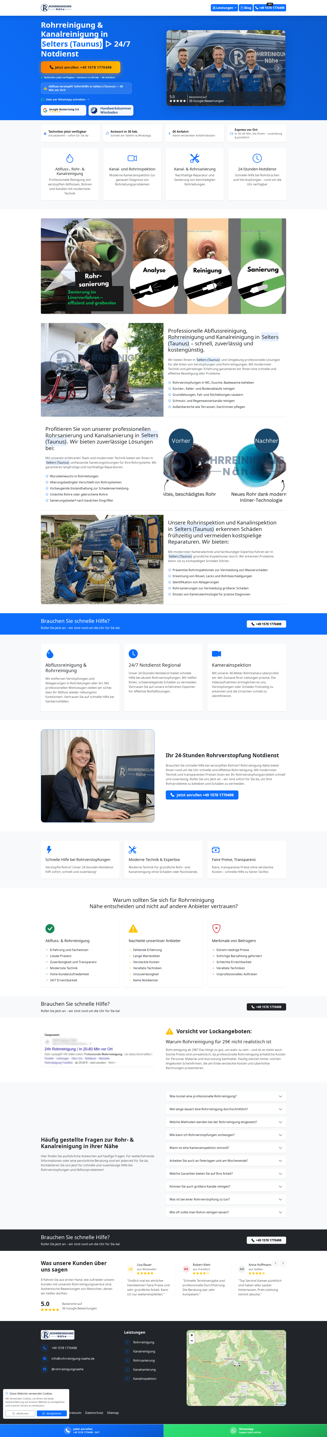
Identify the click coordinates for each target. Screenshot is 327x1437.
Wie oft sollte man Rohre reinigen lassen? (199, 1212)
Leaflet (281, 1404)
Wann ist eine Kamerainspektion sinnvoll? (199, 1148)
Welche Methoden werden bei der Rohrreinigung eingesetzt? (213, 1122)
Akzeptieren (54, 1413)
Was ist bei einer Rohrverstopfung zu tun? (200, 1199)
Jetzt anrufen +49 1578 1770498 (205, 794)
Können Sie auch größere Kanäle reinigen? (200, 1186)
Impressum (73, 1413)
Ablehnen (22, 1413)
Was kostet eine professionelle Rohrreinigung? (203, 1096)
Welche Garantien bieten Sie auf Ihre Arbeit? (201, 1173)
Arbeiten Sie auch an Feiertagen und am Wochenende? (209, 1161)
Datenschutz (94, 1413)
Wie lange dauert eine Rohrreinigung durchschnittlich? (209, 1109)
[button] (237, 1364)
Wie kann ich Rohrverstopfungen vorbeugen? (202, 1135)
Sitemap (113, 1413)
